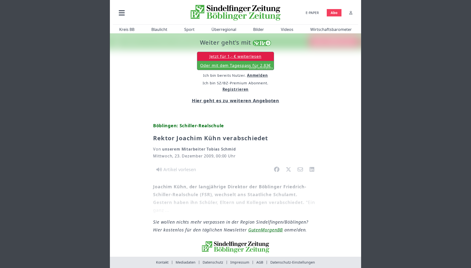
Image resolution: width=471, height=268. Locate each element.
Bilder (258, 29)
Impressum (239, 262)
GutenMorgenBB (265, 230)
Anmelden (257, 75)
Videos (287, 29)
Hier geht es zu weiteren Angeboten (235, 100)
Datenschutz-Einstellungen (292, 262)
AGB (259, 262)
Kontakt (162, 262)
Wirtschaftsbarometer (331, 29)
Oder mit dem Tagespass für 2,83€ (237, 66)
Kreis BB (126, 29)
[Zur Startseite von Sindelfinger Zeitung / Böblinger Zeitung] (236, 13)
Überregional (223, 29)
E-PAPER (312, 12)
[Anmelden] (350, 12)
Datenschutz (213, 262)
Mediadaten (186, 262)
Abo (334, 12)
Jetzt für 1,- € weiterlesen (235, 56)
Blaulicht (159, 29)
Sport (189, 29)
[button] (148, 12)
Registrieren (235, 89)
